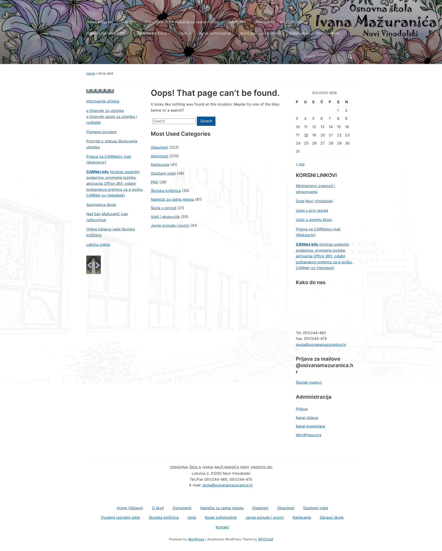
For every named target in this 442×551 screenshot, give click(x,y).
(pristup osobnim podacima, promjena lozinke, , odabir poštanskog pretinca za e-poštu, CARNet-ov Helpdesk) (114, 183)
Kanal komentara (310, 426)
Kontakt (93, 44)
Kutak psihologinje (215, 33)
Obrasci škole (327, 33)
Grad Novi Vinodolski (314, 201)
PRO (154, 182)
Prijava (302, 409)
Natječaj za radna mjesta (196, 22)
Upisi (183, 33)
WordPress (196, 539)
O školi (127, 22)
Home (90, 73)
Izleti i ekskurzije (165, 216)
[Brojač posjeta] (100, 90)
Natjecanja (298, 33)
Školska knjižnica (152, 33)
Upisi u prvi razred (312, 210)
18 (306, 135)
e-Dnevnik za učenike (105, 110)
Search (349, 56)
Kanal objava (307, 417)
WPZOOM (265, 539)
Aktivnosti (159, 156)
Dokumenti (154, 22)
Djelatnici (235, 22)
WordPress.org (308, 435)
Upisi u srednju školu (314, 219)
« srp (300, 164)
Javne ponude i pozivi (258, 33)
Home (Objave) (99, 22)
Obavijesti (263, 22)
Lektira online (98, 244)
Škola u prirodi (163, 208)
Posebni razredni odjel (105, 33)
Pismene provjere (101, 132)
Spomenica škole (101, 204)
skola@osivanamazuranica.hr (321, 344)
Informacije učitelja (102, 101)
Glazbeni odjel (292, 22)
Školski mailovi (309, 382)
